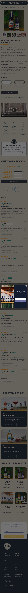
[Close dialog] (26, 285)
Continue (20, 301)
